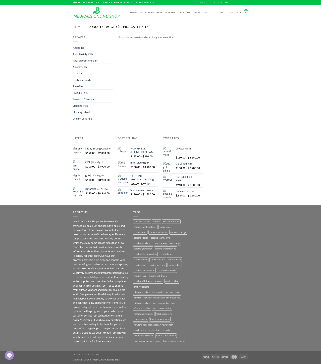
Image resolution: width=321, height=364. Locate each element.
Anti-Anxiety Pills (83, 54)
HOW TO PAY (155, 12)
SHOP (142, 12)
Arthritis (77, 73)
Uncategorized (81, 112)
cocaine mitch (174, 259)
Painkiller (78, 86)
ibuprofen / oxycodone (173, 341)
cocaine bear (165, 227)
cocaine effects (141, 237)
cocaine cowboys (178, 232)
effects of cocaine (142, 308)
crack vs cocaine (141, 286)
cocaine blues (140, 232)
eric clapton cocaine (162, 308)
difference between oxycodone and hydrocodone (157, 297)
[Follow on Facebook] (237, 3)
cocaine (156, 221)
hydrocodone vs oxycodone (147, 341)
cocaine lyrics (166, 254)
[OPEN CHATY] (9, 355)
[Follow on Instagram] (240, 3)
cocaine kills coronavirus (145, 254)
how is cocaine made (160, 319)
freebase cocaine (164, 314)
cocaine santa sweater (144, 270)
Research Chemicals (84, 99)
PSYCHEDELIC (81, 92)
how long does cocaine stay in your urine (152, 330)
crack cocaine (171, 281)
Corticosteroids (82, 79)
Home (133, 12)
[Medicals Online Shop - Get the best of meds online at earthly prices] (96, 12)
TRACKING (170, 12)
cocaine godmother (143, 248)
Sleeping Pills (80, 105)
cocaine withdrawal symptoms (148, 281)
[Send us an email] (247, 3)
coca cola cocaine (142, 221)
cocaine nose (140, 265)
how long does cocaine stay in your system (153, 324)
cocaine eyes (161, 243)
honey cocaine (140, 319)
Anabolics (78, 47)
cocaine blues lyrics (158, 232)
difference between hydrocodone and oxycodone (157, 292)
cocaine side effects (167, 270)
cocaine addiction (171, 221)
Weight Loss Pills (82, 118)
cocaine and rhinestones (145, 227)
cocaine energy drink (160, 237)
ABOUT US (205, 2)
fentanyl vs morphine (143, 314)
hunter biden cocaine (166, 335)
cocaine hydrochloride (165, 248)
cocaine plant (175, 265)
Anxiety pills (80, 66)
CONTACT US (221, 2)
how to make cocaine (143, 335)
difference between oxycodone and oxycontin (155, 303)
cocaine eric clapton (143, 243)
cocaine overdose (157, 265)
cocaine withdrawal (158, 276)
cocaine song (140, 276)
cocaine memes (157, 259)
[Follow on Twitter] (243, 3)
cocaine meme (140, 259)
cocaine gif (175, 243)
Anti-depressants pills (85, 60)
